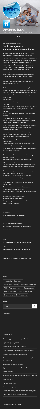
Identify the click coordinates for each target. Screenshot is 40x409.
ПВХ (14, 215)
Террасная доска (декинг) (11, 343)
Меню (21, 37)
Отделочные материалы (28, 284)
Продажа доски (29, 288)
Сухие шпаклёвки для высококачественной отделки (19, 391)
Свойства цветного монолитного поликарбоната (18, 350)
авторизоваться (8, 229)
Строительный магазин (25, 291)
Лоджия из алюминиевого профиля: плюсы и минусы (20, 375)
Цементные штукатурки (10, 387)
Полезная (8, 213)
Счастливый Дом (14, 29)
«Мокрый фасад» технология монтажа (15, 394)
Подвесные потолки (15, 288)
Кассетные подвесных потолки (13, 364)
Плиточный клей (8, 372)
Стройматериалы (21, 295)
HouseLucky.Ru (16, 43)
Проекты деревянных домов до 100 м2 (15, 339)
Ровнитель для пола (9, 383)
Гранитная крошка (8, 379)
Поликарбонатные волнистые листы (14, 346)
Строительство (20, 215)
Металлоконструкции (11, 284)
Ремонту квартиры (10, 291)
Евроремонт (18, 281)
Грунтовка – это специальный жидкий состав (17, 368)
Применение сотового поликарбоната (15, 354)
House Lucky (9, 215)
